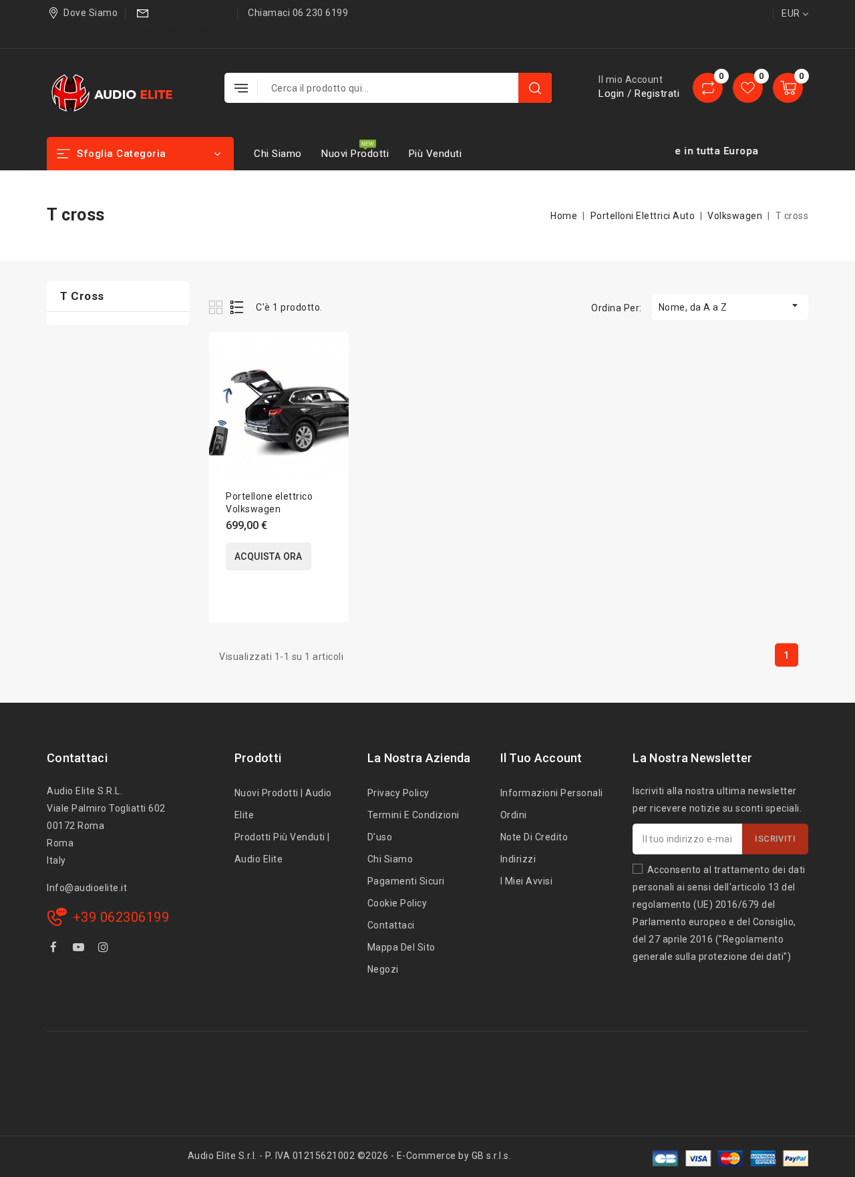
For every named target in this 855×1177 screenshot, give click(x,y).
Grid (217, 307)
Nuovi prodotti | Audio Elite (283, 804)
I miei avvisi (526, 881)
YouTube (80, 949)
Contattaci (77, 758)
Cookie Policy (397, 903)
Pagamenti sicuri (406, 881)
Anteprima (329, 383)
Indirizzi (518, 859)
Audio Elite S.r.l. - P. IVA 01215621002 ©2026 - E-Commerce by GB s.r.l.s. (350, 1155)
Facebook (55, 949)
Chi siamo (278, 154)
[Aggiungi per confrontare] (329, 355)
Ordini (513, 815)
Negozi (383, 969)
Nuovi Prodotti (355, 154)
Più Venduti (435, 154)
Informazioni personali (551, 793)
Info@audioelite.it (87, 887)
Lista (237, 307)
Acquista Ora (268, 556)
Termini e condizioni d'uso (413, 826)
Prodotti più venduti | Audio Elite (282, 848)
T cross (82, 296)
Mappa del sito (401, 947)
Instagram (105, 949)
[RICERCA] (535, 88)
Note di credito (534, 837)
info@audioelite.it (183, 30)
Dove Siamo (90, 12)
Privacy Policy (398, 793)
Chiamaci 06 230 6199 (298, 12)
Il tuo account (541, 758)
